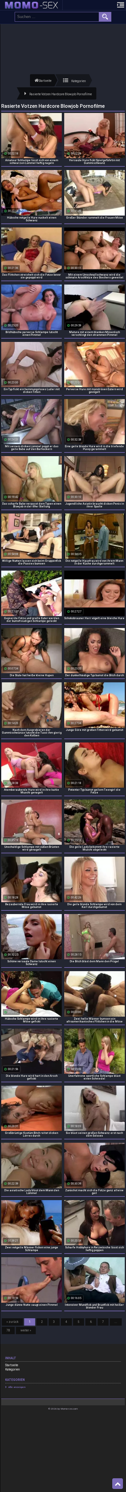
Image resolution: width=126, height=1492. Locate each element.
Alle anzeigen (16, 1387)
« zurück (12, 1321)
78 (8, 1330)
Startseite (11, 1365)
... (115, 1321)
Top (117, 1483)
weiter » (25, 1330)
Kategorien (12, 1369)
